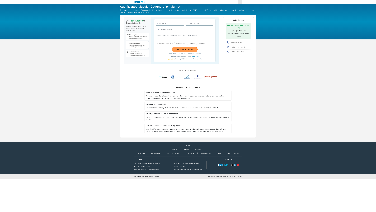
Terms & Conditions (206, 153)
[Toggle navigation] (240, 2)
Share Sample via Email (184, 49)
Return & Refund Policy (173, 153)
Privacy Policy (195, 56)
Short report (192, 43)
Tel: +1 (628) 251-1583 (140, 169)
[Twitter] (232, 165)
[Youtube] (238, 165)
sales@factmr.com (238, 31)
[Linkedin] (235, 165)
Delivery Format (155, 153)
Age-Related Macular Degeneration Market (150, 6)
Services (186, 149)
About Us (174, 149)
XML (228, 153)
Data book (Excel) (180, 43)
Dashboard (202, 43)
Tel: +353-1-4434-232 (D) (181, 169)
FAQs (219, 153)
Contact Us (198, 149)
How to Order (141, 153)
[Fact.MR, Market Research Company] (139, 1)
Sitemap (236, 153)
